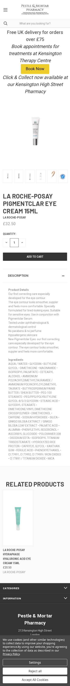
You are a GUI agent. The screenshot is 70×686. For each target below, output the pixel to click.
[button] (35, 275)
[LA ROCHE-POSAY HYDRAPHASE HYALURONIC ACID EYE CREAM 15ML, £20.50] (18, 518)
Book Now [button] (35, 68)
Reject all (35, 671)
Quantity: (9, 234)
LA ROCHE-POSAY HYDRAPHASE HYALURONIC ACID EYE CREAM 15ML (17, 556)
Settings (35, 662)
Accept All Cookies (35, 680)
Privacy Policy (11, 654)
